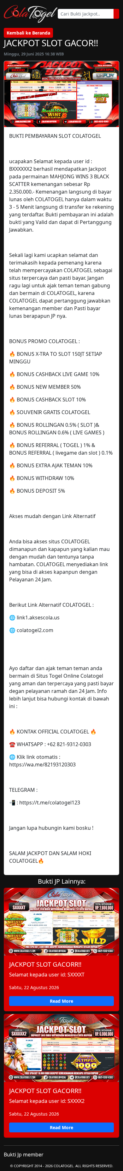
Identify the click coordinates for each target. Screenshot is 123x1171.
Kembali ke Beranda (28, 33)
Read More (61, 1001)
